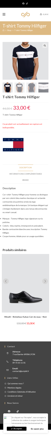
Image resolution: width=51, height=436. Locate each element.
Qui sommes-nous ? (16, 383)
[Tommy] (13, 144)
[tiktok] (18, 411)
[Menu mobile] (4, 14)
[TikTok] (27, 3)
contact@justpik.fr (20, 371)
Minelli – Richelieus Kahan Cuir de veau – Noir (25, 317)
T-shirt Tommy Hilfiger (23, 30)
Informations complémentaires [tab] (25, 174)
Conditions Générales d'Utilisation (22, 392)
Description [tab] (25, 168)
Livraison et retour (15, 396)
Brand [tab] (25, 180)
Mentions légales (14, 388)
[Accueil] (3, 30)
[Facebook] (23, 3)
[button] (44, 45)
